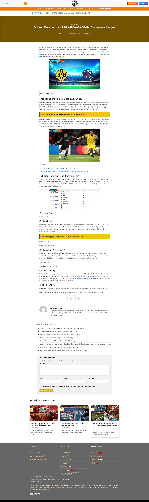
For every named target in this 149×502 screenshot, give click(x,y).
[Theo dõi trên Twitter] (65, 473)
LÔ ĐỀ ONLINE (60, 9)
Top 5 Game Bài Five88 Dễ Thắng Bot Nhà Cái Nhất (73, 424)
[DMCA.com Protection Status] (35, 493)
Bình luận (42, 363)
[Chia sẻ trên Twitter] (71, 298)
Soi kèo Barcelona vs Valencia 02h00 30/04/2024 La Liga (57, 341)
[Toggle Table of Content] (51, 93)
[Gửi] (25, 3)
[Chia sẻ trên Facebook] (68, 298)
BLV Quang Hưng (84, 33)
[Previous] (32, 418)
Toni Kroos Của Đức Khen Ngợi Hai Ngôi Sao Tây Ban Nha (58, 331)
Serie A (68, 487)
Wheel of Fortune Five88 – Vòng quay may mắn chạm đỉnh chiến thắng (62, 328)
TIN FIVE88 (39, 13)
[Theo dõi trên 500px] (77, 473)
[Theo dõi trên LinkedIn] (71, 473)
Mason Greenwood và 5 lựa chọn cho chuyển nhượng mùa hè (59, 338)
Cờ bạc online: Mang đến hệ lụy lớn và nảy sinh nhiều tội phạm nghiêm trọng (105, 425)
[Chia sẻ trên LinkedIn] (80, 298)
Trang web (91, 378)
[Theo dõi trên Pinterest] (68, 473)
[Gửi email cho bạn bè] (74, 298)
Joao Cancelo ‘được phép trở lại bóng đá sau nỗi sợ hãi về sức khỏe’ (61, 347)
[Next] (116, 418)
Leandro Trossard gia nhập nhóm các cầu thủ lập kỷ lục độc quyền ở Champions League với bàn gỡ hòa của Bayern (75, 344)
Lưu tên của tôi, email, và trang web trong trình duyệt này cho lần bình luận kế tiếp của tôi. (69, 386)
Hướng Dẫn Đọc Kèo (104, 9)
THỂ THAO (49, 9)
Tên (41, 378)
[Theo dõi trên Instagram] (62, 473)
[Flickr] (74, 473)
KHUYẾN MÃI (90, 9)
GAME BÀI (71, 9)
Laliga (52, 487)
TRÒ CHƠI (80, 9)
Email (66, 378)
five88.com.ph (34, 485)
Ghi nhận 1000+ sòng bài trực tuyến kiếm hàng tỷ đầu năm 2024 (43, 424)
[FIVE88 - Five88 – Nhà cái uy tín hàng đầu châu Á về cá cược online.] (74, 3)
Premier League (60, 487)
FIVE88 (40, 9)
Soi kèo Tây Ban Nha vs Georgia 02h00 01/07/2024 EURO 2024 (60, 335)
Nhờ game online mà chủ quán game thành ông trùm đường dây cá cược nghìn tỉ (65, 350)
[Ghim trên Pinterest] (77, 298)
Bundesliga (46, 487)
